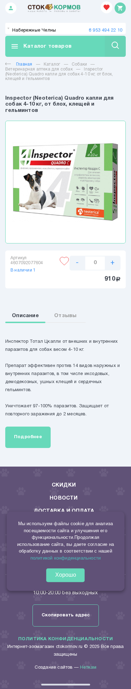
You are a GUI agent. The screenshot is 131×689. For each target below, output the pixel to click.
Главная (24, 64)
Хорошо (65, 575)
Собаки (79, 64)
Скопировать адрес (66, 615)
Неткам (88, 667)
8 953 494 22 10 (105, 30)
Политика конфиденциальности (65, 639)
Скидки (64, 485)
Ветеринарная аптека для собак (39, 69)
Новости (64, 498)
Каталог (52, 64)
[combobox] (65, 28)
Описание (25, 315)
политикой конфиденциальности (65, 558)
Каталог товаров (41, 46)
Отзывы (65, 315)
